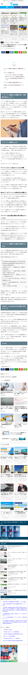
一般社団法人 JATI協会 (7, 629)
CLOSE (14, 65)
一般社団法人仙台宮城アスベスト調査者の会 (11, 638)
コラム (2, 42)
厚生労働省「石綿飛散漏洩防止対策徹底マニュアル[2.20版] (14, 601)
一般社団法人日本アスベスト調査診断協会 (11, 631)
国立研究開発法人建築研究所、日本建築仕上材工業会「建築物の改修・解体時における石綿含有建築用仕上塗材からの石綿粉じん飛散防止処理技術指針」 (14, 622)
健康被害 (17, 42)
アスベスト (7, 42)
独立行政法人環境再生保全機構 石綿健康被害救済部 (13, 640)
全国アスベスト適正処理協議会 (9, 636)
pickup (12, 42)
